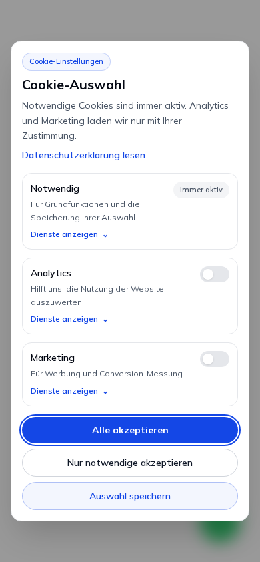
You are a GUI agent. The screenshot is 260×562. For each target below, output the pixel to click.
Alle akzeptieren (130, 430)
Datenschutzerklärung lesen (83, 155)
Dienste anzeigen (70, 234)
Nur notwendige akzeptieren (130, 463)
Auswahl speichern (130, 496)
